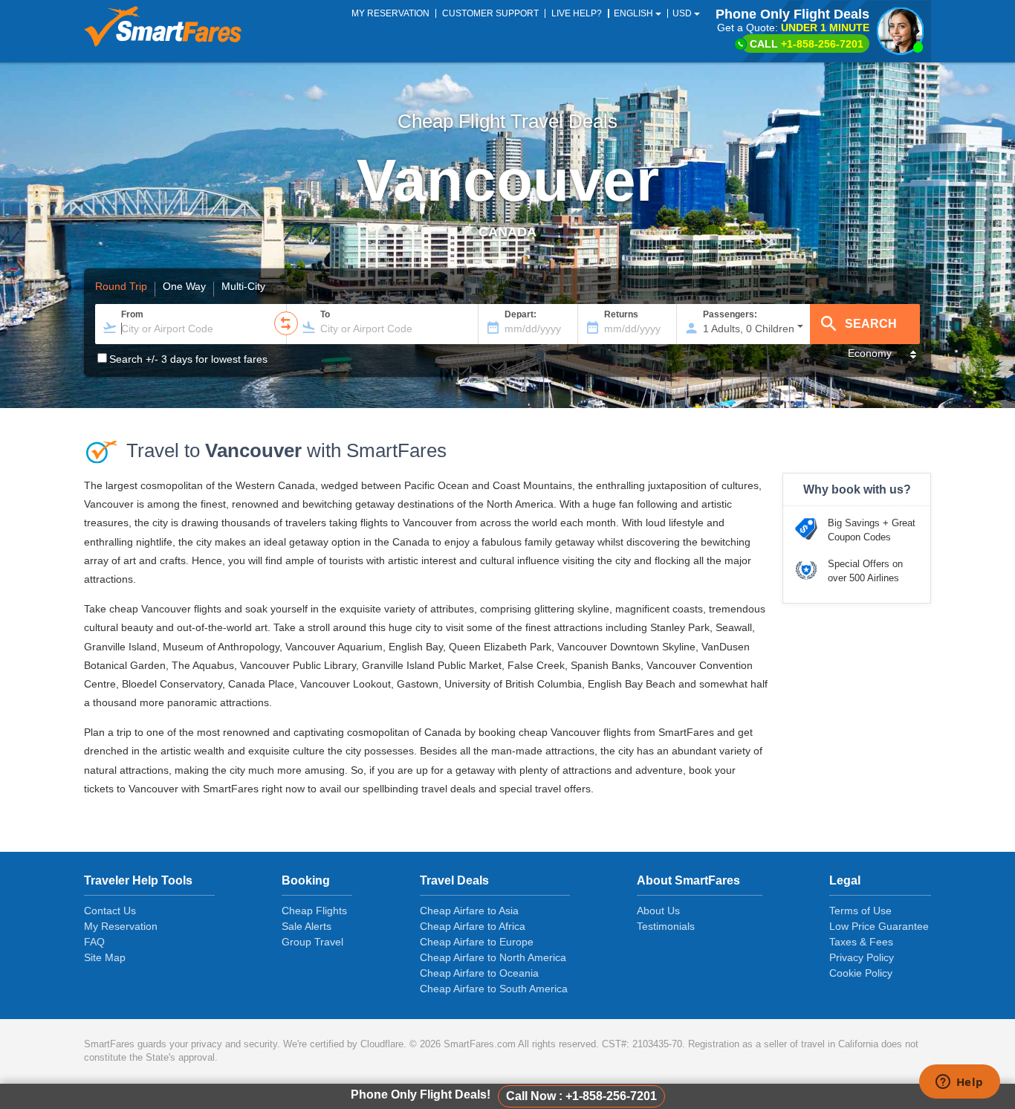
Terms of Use (860, 910)
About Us (658, 910)
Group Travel (312, 942)
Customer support (490, 13)
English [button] (634, 13)
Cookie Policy (860, 973)
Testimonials (666, 926)
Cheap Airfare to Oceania (479, 973)
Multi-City (243, 287)
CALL (806, 44)
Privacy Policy (861, 957)
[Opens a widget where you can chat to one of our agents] (959, 1083)
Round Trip (121, 287)
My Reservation (121, 926)
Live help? (576, 13)
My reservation (390, 13)
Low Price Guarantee (879, 926)
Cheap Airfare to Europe (477, 942)
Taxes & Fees (861, 942)
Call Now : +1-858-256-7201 (581, 1096)
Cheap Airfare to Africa (472, 926)
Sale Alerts (306, 926)
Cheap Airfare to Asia (469, 910)
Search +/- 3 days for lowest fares (188, 359)
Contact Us (110, 910)
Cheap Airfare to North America (493, 957)
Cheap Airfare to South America (494, 989)
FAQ (94, 942)
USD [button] (683, 13)
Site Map (105, 957)
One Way (184, 287)
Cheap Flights (314, 910)
